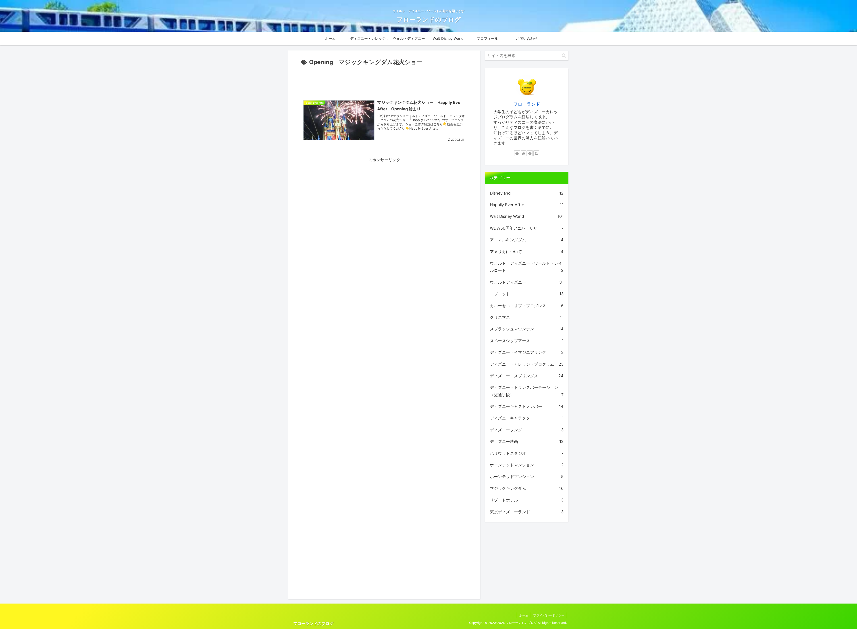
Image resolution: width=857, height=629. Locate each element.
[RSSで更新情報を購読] (536, 153)
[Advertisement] (384, 79)
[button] (564, 55)
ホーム (523, 615)
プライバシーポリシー (548, 615)
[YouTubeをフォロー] (523, 153)
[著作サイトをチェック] (517, 153)
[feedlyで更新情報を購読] (530, 153)
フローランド (526, 104)
